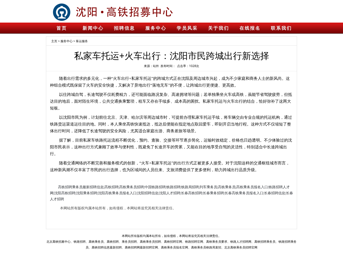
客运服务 (82, 41)
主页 (54, 41)
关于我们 (218, 28)
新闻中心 (93, 28)
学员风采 (187, 28)
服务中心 (155, 28)
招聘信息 (124, 28)
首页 (61, 28)
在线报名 (250, 28)
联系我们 (281, 28)
